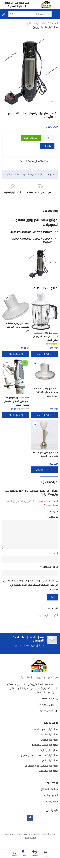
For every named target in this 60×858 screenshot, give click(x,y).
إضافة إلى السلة (31, 138)
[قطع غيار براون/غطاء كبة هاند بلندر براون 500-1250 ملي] (15, 307)
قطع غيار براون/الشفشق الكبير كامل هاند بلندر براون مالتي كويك (45, 336)
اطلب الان (47, 146)
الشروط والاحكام (49, 795)
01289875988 (46, 698)
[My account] (4, 14)
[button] (44, 354)
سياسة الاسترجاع (49, 788)
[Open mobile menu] (56, 14)
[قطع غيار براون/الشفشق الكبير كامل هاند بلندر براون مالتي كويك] (44, 311)
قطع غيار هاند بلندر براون (45, 27)
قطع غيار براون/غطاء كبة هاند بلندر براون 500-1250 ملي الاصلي (46, 392)
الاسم (54, 553)
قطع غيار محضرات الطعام (45, 729)
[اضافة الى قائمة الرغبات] (35, 297)
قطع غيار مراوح (50, 760)
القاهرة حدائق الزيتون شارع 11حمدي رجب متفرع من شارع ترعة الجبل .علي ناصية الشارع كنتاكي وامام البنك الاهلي (30, 688)
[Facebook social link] (30, 818)
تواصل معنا (52, 801)
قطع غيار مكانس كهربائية (45, 744)
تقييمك (53, 511)
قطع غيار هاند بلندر (36, 23)
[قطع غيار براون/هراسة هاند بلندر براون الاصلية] (44, 435)
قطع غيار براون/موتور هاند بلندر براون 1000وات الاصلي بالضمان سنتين (16, 401)
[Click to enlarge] (51, 102)
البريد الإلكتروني (49, 567)
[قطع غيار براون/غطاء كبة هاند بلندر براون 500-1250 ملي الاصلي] (44, 372)
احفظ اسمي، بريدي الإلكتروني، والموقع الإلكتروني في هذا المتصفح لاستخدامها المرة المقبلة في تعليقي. (30, 584)
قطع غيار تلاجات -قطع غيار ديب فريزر (39, 755)
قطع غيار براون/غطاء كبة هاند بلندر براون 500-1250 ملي (17, 327)
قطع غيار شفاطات (48, 770)
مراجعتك (52, 517)
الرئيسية (54, 23)
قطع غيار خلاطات (49, 739)
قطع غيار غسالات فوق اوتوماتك (41, 765)
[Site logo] (46, 4)
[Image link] (39, 665)
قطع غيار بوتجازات (49, 750)
